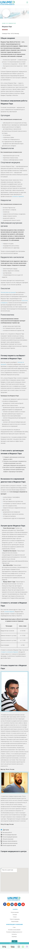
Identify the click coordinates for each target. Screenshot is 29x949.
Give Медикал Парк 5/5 (7, 29)
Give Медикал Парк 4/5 (6, 29)
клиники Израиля (9, 611)
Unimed (4, 23)
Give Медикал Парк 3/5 (4, 29)
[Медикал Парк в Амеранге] (14, 13)
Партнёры (14, 936)
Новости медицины (15, 919)
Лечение (15, 914)
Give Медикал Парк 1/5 (2, 29)
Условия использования (14, 929)
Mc (7, 23)
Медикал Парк (12, 23)
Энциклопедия (14, 921)
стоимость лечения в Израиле (9, 652)
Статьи (14, 917)
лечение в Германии (18, 196)
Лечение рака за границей (8, 292)
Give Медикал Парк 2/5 (3, 29)
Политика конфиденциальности (14, 932)
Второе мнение (15, 912)
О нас (14, 927)
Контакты (14, 934)
